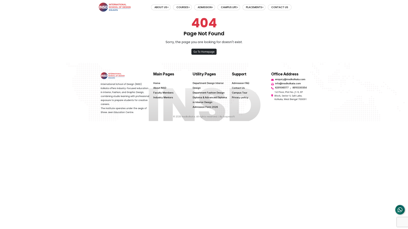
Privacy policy (240, 97)
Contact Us (238, 87)
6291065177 (282, 87)
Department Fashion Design (209, 92)
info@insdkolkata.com (288, 83)
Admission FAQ (240, 83)
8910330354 (299, 87)
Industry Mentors (163, 97)
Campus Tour (239, 92)
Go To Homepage (204, 51)
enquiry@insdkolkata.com (290, 79)
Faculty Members (163, 92)
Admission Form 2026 (205, 106)
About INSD (159, 87)
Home (156, 83)
